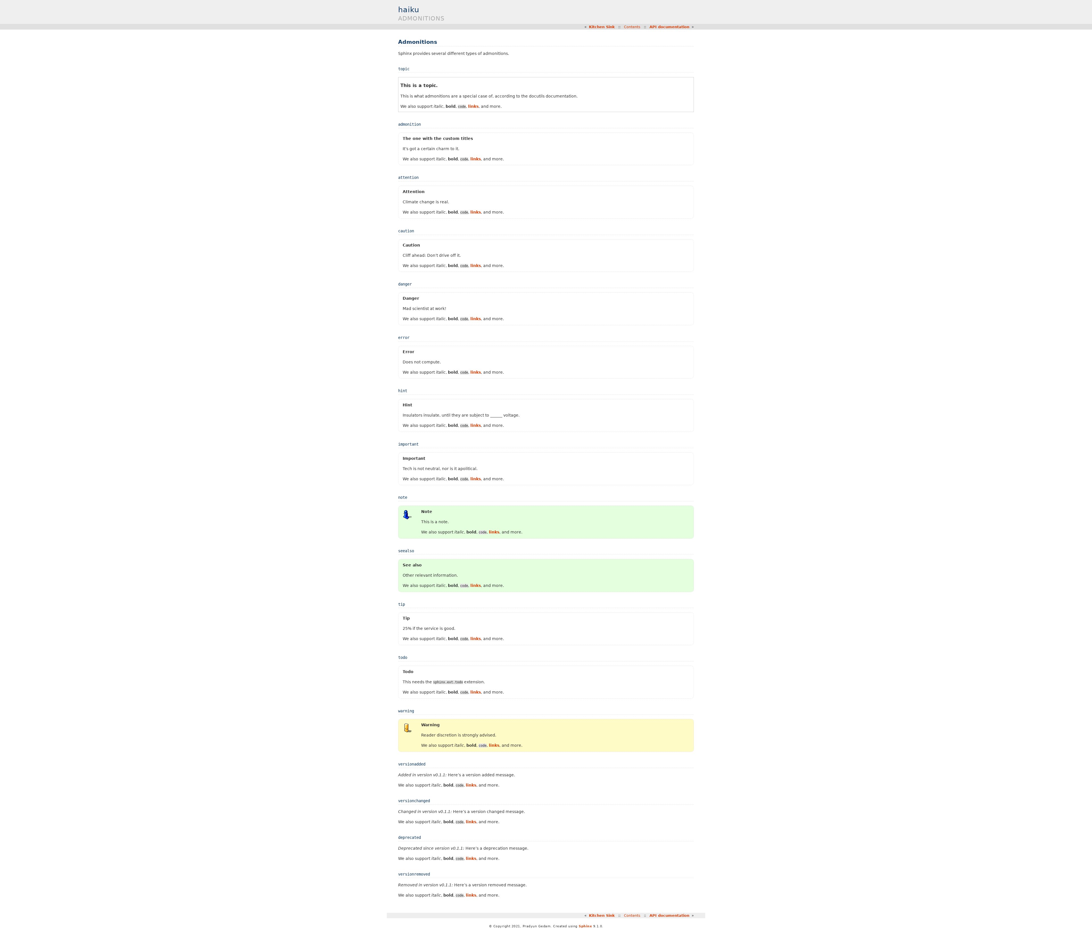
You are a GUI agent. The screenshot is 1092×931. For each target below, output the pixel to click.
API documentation (669, 27)
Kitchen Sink (602, 27)
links (473, 106)
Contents (632, 27)
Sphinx (585, 926)
